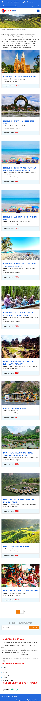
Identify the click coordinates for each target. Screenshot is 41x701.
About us (6, 675)
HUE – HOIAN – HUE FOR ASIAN (14, 408)
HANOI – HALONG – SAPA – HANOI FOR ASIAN (20, 591)
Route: (5, 79)
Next (38, 20)
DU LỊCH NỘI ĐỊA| (14, 659)
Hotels (5, 670)
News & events (8, 680)
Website (4, 650)
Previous (2, 20)
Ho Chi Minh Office (7, 645)
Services (6, 678)
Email (23, 650)
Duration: (6, 81)
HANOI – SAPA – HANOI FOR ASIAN (16, 546)
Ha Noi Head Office (7, 643)
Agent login (36, 6)
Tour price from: (8, 86)
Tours (5, 667)
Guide (5, 672)
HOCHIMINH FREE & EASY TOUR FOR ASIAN (19, 77)
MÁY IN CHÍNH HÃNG (26, 659)
